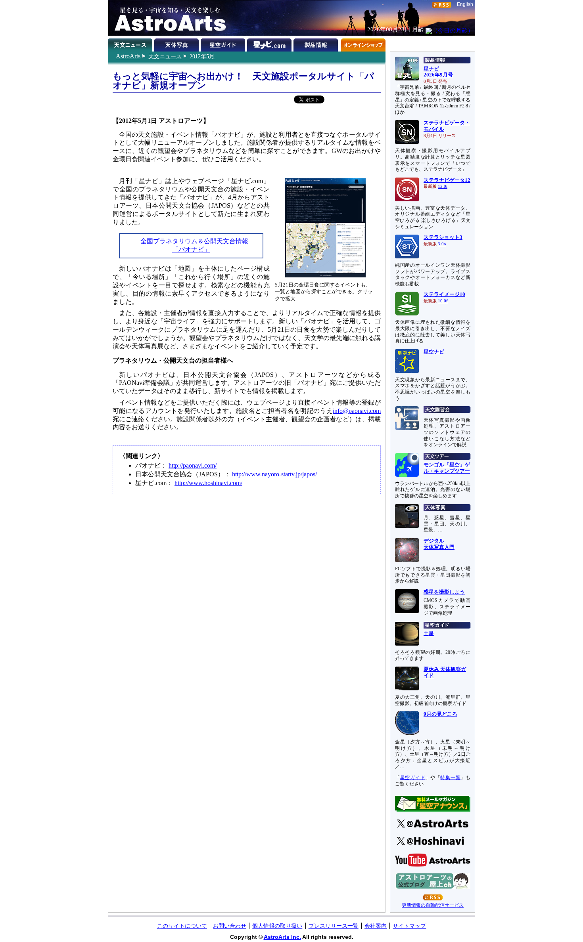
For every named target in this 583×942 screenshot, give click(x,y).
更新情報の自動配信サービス (433, 905)
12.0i (442, 186)
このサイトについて (182, 926)
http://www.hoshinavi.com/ (208, 483)
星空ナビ (434, 352)
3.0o (442, 244)
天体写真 (177, 44)
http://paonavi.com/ (193, 465)
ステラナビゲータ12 (447, 180)
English (465, 4)
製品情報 (316, 44)
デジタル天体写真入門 (439, 544)
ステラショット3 (443, 237)
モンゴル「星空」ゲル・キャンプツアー (447, 468)
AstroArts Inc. (282, 937)
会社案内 (375, 926)
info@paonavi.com (357, 410)
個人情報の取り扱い (277, 926)
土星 (429, 633)
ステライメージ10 (444, 294)
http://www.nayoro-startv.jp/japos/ (274, 474)
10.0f (443, 301)
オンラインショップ (363, 44)
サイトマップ (409, 926)
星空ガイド (224, 44)
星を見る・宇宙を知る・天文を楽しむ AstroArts (167, 18)
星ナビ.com (270, 44)
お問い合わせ (229, 926)
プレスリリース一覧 (334, 926)
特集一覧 (450, 777)
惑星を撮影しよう (444, 592)
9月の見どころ (440, 714)
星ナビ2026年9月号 (438, 72)
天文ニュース (165, 56)
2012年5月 (202, 56)
